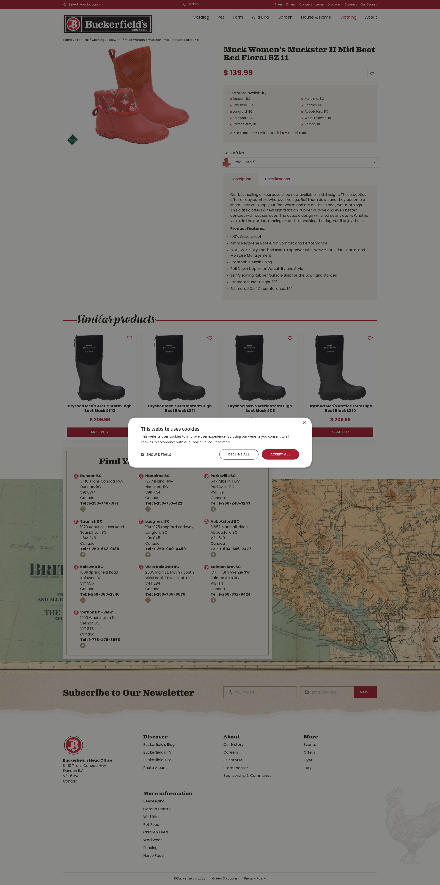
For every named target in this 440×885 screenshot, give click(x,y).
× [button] (304, 422)
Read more (222, 441)
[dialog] (220, 442)
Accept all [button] (280, 454)
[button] (156, 454)
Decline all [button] (239, 454)
